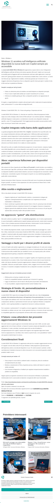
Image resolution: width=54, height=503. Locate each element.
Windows (23, 447)
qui (23, 393)
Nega (27, 493)
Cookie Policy (26, 500)
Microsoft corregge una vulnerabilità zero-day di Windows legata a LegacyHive (14, 444)
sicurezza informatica (15, 447)
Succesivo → (48, 401)
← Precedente (6, 401)
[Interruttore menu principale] (47, 4)
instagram (19, 395)
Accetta (27, 489)
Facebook (10, 395)
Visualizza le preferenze (27, 497)
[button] (52, 477)
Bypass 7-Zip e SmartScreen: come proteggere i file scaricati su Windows (39, 444)
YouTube (28, 395)
